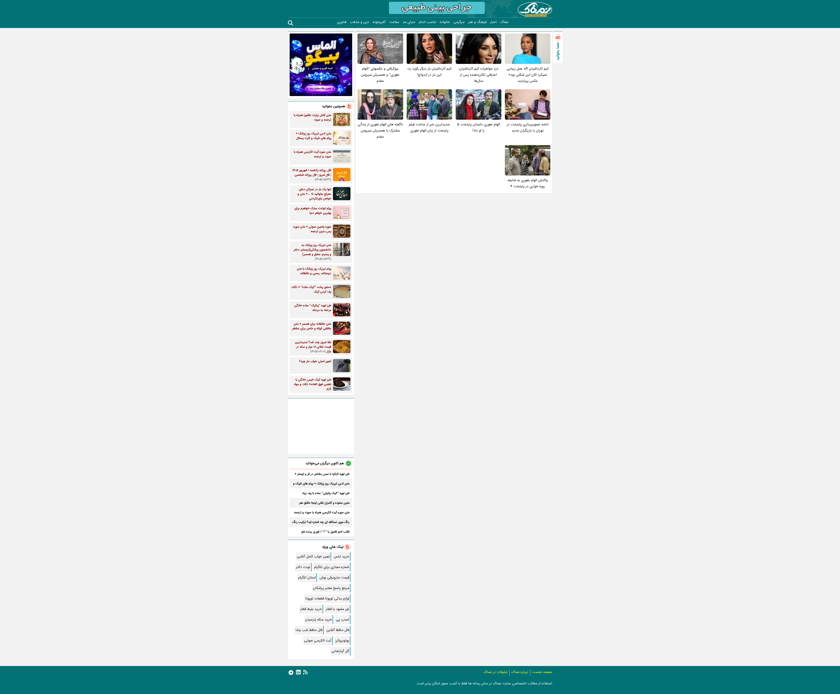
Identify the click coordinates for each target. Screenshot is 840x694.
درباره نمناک (519, 672)
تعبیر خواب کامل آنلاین (313, 556)
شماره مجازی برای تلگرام (331, 567)
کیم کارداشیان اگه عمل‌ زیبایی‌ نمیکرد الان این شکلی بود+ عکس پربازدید (528, 75)
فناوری (341, 22)
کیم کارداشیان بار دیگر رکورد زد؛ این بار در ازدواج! (429, 71)
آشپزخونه (379, 22)
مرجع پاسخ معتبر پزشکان (331, 588)
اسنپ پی (342, 619)
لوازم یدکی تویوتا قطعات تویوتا (327, 598)
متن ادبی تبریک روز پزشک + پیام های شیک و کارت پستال (321, 483)
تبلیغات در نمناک (495, 672)
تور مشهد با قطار (337, 609)
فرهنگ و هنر (477, 22)
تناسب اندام (427, 22)
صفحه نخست (542, 672)
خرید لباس (341, 556)
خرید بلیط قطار (311, 609)
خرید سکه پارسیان (318, 619)
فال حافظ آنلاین (337, 630)
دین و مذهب (359, 22)
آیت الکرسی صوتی (317, 640)
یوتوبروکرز (342, 640)
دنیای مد (409, 22)
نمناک (504, 22)
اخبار (493, 22)
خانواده (445, 22)
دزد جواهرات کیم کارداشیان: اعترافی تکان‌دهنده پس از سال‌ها (478, 75)
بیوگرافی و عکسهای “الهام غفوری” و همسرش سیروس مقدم (380, 75)
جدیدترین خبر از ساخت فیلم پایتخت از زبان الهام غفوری (429, 127)
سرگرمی (459, 22)
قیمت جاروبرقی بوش (334, 577)
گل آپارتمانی (340, 651)
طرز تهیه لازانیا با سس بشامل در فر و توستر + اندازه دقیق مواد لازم (322, 474)
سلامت (394, 22)
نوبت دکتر (303, 567)
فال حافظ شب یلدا (309, 630)
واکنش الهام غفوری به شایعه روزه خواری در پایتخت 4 (528, 183)
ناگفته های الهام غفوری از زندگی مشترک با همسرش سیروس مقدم (380, 130)
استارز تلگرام (307, 577)
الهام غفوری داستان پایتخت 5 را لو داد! (478, 127)
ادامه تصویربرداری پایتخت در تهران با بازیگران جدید (527, 127)
